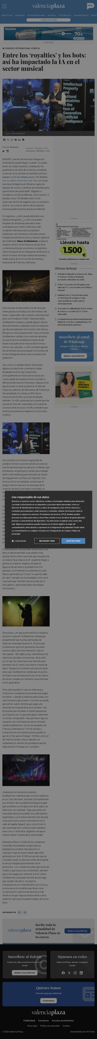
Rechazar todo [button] (47, 541)
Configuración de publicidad (61, 527)
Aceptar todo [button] (73, 541)
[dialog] (48, 519)
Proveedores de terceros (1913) (53, 514)
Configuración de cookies (60, 530)
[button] (19, 541)
